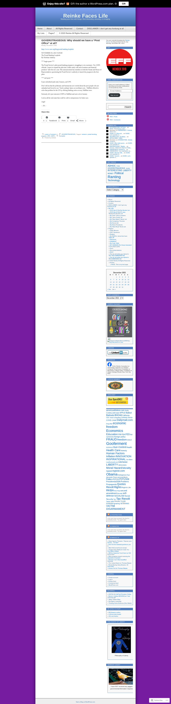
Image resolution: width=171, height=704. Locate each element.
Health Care (113, 450)
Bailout (129, 413)
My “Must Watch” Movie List (118, 219)
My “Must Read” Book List (118, 226)
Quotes (121, 484)
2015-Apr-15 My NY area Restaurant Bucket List (117, 212)
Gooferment (116, 443)
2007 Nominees (115, 232)
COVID (108, 420)
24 (122, 284)
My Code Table (114, 243)
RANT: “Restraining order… (118, 129)
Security (119, 493)
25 (125, 284)
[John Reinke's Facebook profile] (109, 366)
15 (116, 282)
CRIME (114, 420)
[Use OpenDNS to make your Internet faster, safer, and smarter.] (117, 403)
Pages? (51, 33)
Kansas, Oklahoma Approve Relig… (121, 148)
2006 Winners (114, 230)
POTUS (116, 479)
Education (112, 434)
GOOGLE (109, 447)
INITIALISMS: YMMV (116, 138)
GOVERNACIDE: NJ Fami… (118, 127)
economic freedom (116, 425)
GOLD (129, 440)
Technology (114, 180)
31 (122, 287)
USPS (53, 136)
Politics (109, 479)
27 (111, 287)
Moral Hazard (114, 467)
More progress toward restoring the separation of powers (118, 557)
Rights (118, 487)
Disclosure (113, 239)
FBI (119, 434)
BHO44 (118, 415)
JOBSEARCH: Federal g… (118, 149)
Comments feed (113, 583)
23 (119, 284)
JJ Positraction (116, 515)
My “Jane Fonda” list (116, 217)
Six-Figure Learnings (115, 601)
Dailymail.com (125, 419)
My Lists (40, 33)
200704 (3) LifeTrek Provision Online (120, 594)
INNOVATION (123, 456)
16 (119, 282)
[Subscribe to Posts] (107, 116)
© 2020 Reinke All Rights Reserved (74, 33)
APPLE (122, 413)
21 (113, 284)
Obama (111, 474)
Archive (112, 262)
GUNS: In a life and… (116, 133)
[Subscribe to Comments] (107, 120)
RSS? (112, 252)
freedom (122, 439)
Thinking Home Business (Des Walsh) (120, 603)
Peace (115, 477)
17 (122, 282)
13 (111, 282)
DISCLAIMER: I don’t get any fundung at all (105, 28)
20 (111, 284)
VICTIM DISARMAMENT (115, 507)
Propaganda (111, 484)
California (125, 415)
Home (39, 28)
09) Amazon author (114, 612)
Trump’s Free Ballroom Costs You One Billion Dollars (118, 550)
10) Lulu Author (113, 616)
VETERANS (124, 504)
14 (113, 282)
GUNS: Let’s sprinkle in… (120, 134)
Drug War (109, 424)
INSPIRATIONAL (116, 459)
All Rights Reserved (64, 28)
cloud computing (115, 417)
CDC (107, 417)
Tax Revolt (123, 498)
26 (128, 284)
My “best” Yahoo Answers (118, 215)
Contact (79, 28)
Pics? (111, 248)
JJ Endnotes (114, 526)
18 (125, 282)
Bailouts (110, 415)
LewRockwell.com (112, 462)
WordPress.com (113, 585)
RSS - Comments (115, 120)
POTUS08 (124, 479)
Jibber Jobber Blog (114, 599)
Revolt (110, 487)
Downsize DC (114, 537)
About (49, 28)
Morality (127, 468)
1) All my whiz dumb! (115, 614)
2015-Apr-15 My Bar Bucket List (120, 210)
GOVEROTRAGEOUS (68, 134)
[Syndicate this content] (108, 515)
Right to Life (126, 487)
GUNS (128, 168)
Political (118, 173)
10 (122, 279)
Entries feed (112, 581)
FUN (118, 166)
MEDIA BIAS (122, 465)
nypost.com (118, 470)
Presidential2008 (113, 481)
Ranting (114, 177)
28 (113, 287)
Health (129, 447)
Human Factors (115, 453)
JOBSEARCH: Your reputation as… (120, 151)
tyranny (117, 503)
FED (127, 434)
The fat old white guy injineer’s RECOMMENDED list (119, 258)
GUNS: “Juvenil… (115, 156)
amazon (84, 134)
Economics (114, 431)
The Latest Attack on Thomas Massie (120, 563)
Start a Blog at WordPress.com (85, 702)
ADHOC (112, 166)
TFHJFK (117, 501)
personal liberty (123, 477)
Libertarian (122, 462)
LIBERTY (127, 170)
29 (116, 287)
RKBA (110, 490)
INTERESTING (115, 170)
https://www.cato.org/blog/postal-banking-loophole (57, 49)
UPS (48, 136)
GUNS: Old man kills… (116, 152)
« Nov (109, 289)
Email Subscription (115, 80)
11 (125, 279)
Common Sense (127, 417)
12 (128, 279)
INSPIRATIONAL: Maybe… (118, 146)
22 (116, 284)
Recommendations (115, 250)
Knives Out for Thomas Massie (118, 568)
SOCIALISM (119, 496)
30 (119, 287)
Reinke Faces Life (85, 16)
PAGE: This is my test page (119, 264)
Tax (114, 499)
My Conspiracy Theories (117, 221)
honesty (124, 451)
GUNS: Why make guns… (118, 143)
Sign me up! (114, 95)
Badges (112, 234)
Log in (110, 579)
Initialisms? (113, 241)
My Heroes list (114, 223)
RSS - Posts (113, 116)
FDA (123, 434)
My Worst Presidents (116, 225)
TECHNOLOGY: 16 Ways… (118, 136)
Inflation (110, 456)
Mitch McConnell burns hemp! (118, 548)
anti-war (115, 413)
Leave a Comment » (51, 134)
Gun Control (119, 447)
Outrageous (122, 475)
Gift (123, 4)
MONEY (111, 173)
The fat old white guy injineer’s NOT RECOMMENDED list (119, 254)
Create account (113, 577)
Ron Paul (117, 491)
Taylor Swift (110, 501)
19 (128, 282)
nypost (109, 471)
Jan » (114, 289)
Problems (125, 481)
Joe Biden (129, 459)
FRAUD (111, 439)
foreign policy (119, 437)
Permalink (62, 136)
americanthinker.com (115, 410)
